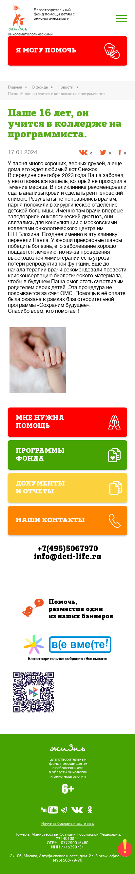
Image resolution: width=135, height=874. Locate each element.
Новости (65, 87)
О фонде (40, 87)
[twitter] (103, 152)
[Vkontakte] (83, 152)
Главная (15, 87)
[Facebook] (120, 152)
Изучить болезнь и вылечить (67, 823)
